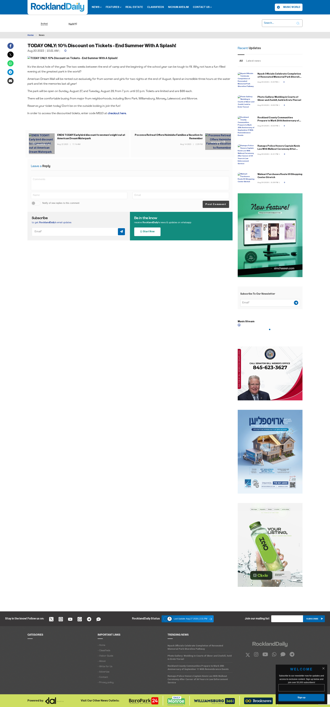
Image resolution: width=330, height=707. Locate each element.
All (241, 60)
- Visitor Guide (105, 656)
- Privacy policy (106, 682)
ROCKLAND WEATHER (78, 23)
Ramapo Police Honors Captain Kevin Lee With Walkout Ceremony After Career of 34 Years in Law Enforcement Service (198, 679)
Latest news (253, 60)
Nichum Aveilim (178, 7)
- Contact (103, 677)
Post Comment (215, 204)
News (96, 7)
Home (31, 35)
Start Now (148, 231)
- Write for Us (105, 666)
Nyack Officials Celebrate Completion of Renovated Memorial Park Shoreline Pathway (279, 77)
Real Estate (134, 7)
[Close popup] (323, 668)
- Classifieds (104, 650)
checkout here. (117, 113)
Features (113, 7)
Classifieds (155, 7)
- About (102, 661)
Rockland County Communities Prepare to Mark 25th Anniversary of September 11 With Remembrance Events (198, 667)
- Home (101, 645)
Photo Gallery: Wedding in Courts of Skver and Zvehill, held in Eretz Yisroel (200, 657)
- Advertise (103, 672)
